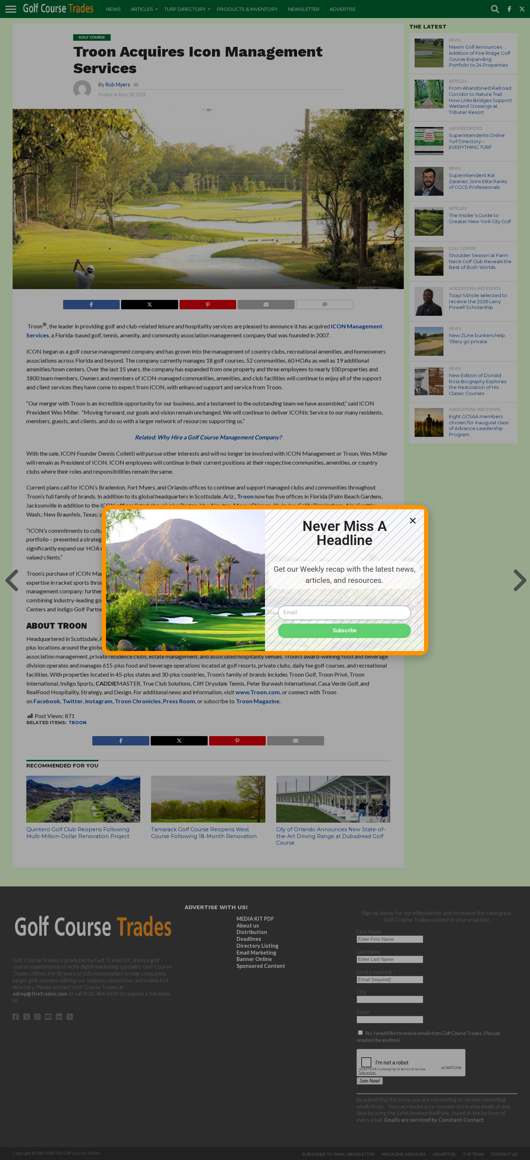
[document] (265, 580)
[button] (413, 520)
